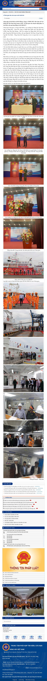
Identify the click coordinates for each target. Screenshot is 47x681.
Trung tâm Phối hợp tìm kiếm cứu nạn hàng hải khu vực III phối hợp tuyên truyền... (23, 493)
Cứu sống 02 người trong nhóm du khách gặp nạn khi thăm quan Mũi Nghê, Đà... (20, 508)
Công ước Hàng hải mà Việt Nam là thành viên (11, 572)
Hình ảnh (8, 585)
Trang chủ (5, 12)
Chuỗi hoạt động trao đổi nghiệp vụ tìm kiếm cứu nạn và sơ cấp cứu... (17, 506)
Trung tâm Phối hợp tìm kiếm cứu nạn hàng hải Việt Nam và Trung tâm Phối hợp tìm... (23, 488)
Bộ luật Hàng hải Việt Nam (8, 576)
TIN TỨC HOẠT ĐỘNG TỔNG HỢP (22, 12)
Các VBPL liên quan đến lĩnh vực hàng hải (11, 578)
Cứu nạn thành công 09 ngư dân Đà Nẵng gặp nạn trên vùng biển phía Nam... (19, 502)
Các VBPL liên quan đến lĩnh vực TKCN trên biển (12, 580)
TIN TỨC (11, 12)
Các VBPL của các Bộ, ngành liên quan (10, 582)
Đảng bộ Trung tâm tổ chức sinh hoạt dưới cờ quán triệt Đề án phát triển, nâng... (22, 489)
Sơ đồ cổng (21, 679)
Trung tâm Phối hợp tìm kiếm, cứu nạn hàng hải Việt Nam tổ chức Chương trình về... (23, 491)
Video (13, 585)
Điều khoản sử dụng (30, 679)
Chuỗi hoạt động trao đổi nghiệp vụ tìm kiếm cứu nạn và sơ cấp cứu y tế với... (22, 486)
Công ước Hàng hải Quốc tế (9, 574)
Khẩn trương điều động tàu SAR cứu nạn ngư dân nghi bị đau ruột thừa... (18, 504)
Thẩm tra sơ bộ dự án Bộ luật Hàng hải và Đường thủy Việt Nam (16, 500)
